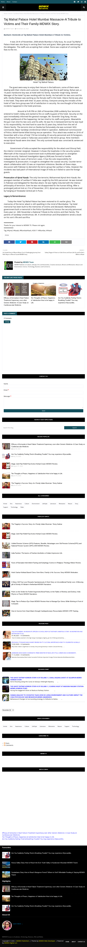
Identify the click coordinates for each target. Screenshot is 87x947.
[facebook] (74, 2)
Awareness (18, 504)
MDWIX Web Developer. (47, 941)
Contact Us (81, 941)
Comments (9, 745)
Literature (53, 504)
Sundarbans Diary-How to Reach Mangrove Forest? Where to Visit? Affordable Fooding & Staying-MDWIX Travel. (48, 873)
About (8, 2)
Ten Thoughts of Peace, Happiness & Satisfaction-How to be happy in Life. (43, 300)
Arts (11, 504)
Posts (7, 743)
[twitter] (78, 2)
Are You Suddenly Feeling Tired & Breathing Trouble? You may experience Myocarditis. (69, 300)
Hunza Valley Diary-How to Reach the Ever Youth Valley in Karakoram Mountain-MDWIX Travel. (44, 863)
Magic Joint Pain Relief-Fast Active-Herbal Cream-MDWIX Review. (34, 464)
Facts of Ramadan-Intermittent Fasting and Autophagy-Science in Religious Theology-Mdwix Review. (46, 563)
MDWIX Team (9, 29)
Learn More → (18, 924)
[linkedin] (24, 932)
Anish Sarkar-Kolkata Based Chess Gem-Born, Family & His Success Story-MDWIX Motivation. (44, 572)
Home (3, 2)
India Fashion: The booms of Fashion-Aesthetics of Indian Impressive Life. (36, 553)
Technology (14, 507)
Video (22, 507)
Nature (70, 504)
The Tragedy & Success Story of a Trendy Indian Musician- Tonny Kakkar (36, 483)
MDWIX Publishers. (23, 941)
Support (5, 507)
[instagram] (82, 2)
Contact (14, 2)
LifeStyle (44, 504)
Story (76, 504)
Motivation (62, 504)
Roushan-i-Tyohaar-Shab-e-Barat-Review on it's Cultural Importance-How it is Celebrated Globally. (46, 642)
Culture (27, 504)
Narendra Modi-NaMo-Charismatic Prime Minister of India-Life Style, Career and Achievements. (44, 653)
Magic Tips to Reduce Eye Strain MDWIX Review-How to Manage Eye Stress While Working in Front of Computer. (47, 602)
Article (10, 13)
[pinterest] (85, 2)
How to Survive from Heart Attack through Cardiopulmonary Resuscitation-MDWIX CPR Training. (45, 611)
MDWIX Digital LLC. (11, 943)
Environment (35, 504)
